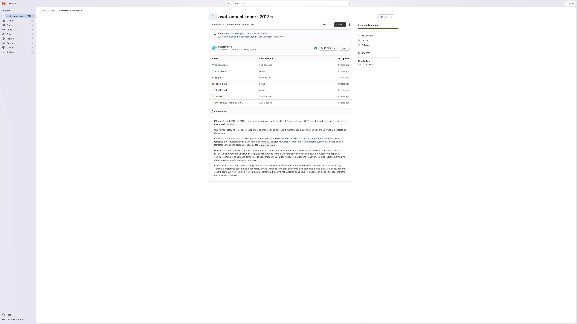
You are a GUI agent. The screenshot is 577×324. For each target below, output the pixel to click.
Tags (365, 45)
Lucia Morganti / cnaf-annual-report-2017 (251, 33)
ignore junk (264, 77)
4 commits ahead (247, 36)
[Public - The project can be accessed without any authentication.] (271, 17)
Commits (367, 35)
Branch (366, 40)
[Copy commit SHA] (335, 48)
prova (262, 71)
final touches (225, 46)
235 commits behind (228, 36)
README (366, 53)
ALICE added (265, 96)
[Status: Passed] (315, 48)
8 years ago (343, 65)
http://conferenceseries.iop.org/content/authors (302, 141)
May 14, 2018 (250, 50)
